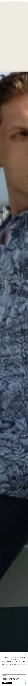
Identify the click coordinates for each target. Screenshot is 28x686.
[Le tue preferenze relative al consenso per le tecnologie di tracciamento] (25, 683)
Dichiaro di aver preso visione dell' (12, 678)
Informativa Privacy (12, 679)
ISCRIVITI (6, 683)
